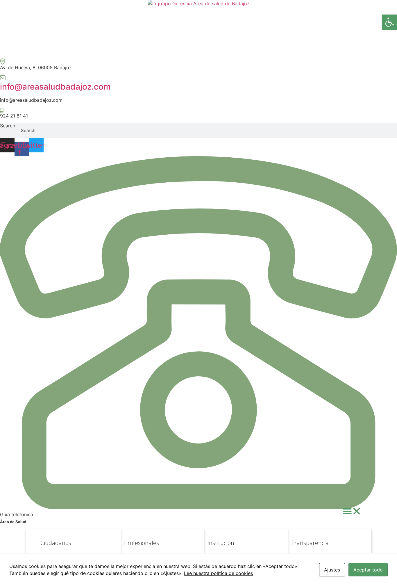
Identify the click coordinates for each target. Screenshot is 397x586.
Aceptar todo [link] (368, 570)
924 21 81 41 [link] (14, 116)
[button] (352, 511)
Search (7, 126)
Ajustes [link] (332, 570)
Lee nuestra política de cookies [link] (218, 573)
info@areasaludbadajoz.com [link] (55, 87)
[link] (389, 22)
